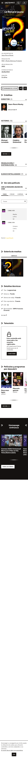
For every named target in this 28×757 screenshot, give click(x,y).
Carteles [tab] (14, 255)
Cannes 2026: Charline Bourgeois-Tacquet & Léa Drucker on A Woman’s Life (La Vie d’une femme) (11, 452)
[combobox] (14, 201)
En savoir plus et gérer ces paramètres (12, 750)
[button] (21, 261)
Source (3, 238)
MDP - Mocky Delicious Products (12, 61)
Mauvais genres (16, 389)
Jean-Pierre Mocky (7, 55)
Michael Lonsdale (4, 141)
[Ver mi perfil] (24, 3)
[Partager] (21, 88)
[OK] (14, 754)
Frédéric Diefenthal (17, 141)
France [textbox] (5, 201)
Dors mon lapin (5, 391)
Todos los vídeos (7, 466)
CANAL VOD (11, 210)
